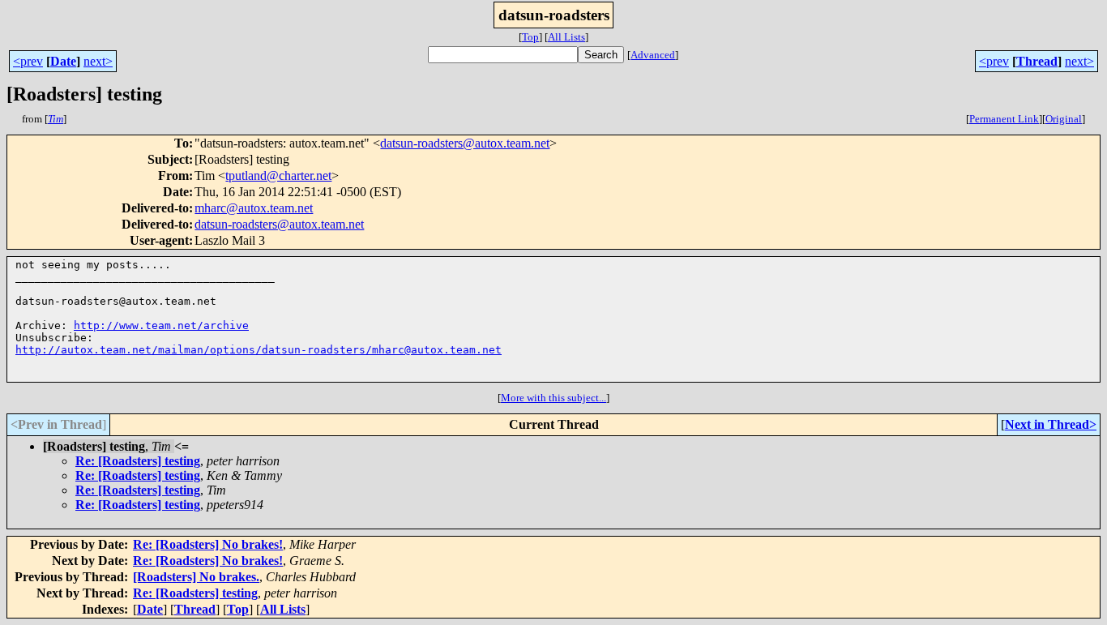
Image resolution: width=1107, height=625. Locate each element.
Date (63, 61)
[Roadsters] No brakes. (196, 577)
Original (1063, 119)
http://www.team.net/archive (161, 325)
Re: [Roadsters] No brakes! (208, 544)
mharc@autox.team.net (253, 208)
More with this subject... (553, 398)
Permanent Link (1004, 119)
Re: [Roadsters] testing (137, 461)
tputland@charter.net (278, 175)
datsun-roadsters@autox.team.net (464, 143)
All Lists (566, 37)
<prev (28, 61)
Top (530, 37)
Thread (1037, 61)
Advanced (652, 55)
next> (98, 61)
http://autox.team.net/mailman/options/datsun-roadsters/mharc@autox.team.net (258, 350)
